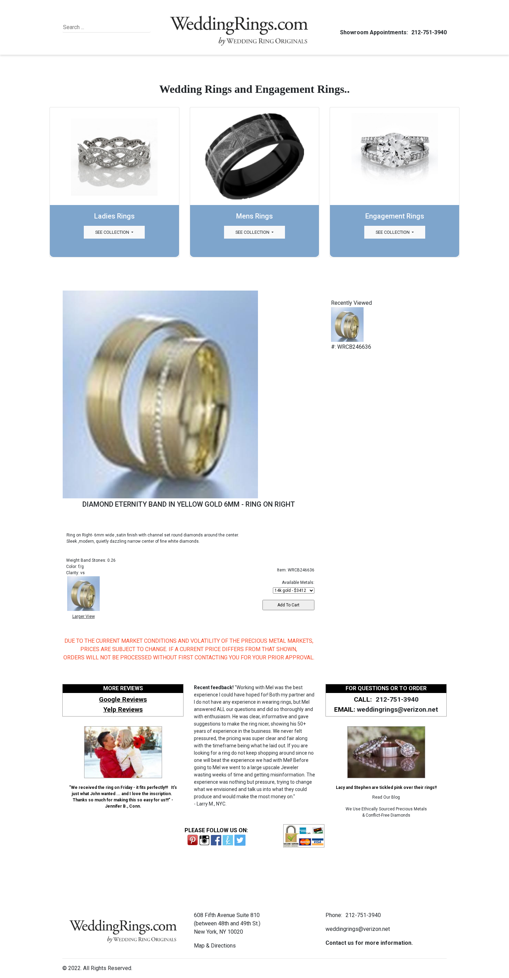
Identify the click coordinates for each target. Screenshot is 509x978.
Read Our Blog (386, 797)
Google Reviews (123, 699)
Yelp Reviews (123, 709)
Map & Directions (215, 945)
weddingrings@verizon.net (397, 709)
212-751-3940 (429, 32)
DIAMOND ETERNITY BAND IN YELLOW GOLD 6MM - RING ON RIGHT (188, 504)
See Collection (112, 232)
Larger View (83, 616)
